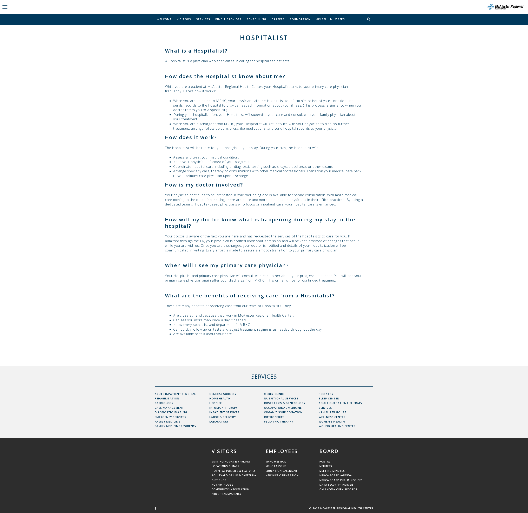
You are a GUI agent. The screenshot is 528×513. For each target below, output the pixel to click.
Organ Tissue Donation (283, 412)
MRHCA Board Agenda (335, 475)
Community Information (230, 489)
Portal (324, 461)
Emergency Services (170, 417)
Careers (278, 19)
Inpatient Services (224, 412)
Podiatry (326, 394)
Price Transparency (227, 494)
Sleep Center (329, 398)
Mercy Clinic (274, 394)
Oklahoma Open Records (338, 489)
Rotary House (222, 484)
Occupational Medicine (283, 408)
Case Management (169, 408)
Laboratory (219, 421)
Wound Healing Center (337, 426)
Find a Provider (228, 19)
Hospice (215, 403)
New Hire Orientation (282, 475)
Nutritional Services (281, 398)
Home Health (220, 398)
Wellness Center (332, 417)
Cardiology (164, 403)
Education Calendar (281, 471)
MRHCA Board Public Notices (341, 480)
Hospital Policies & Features (234, 471)
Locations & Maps (225, 466)
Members (325, 466)
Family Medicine (167, 421)
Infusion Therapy (223, 408)
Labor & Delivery (222, 417)
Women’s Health (332, 421)
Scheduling (256, 19)
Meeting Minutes (332, 471)
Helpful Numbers (330, 19)
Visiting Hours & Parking (231, 461)
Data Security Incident (337, 484)
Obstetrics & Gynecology (284, 403)
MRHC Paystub (276, 466)
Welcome (164, 19)
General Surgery (223, 394)
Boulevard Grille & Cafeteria (234, 475)
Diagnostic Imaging (171, 412)
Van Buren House (332, 412)
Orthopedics (274, 417)
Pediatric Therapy (278, 421)
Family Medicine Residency (176, 426)
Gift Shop (219, 480)
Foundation (300, 19)
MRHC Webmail (276, 461)
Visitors (184, 19)
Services (203, 19)
